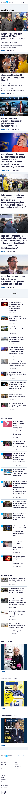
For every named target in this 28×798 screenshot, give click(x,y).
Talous (2, 766)
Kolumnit (3, 779)
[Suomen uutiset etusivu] (7, 2)
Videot (7, 170)
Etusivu (16, 764)
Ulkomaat (8, 129)
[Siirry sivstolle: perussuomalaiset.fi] (7, 792)
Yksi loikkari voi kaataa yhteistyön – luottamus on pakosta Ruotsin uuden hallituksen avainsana (11, 122)
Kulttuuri (3, 775)
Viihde (2, 782)
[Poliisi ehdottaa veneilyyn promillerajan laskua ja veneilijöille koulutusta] (4, 375)
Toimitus (17, 769)
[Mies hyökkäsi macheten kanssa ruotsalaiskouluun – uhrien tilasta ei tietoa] (4, 330)
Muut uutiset (4, 773)
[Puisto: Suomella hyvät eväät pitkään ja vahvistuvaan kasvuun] (4, 397)
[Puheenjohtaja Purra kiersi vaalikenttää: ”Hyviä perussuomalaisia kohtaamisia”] (14, 21)
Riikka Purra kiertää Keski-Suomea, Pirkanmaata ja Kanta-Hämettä (13, 77)
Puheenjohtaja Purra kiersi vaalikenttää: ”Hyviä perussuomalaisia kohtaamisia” (13, 36)
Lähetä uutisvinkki (19, 771)
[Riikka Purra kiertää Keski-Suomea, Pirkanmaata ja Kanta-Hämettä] (14, 63)
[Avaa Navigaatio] (26, 2)
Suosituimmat (18, 766)
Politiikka (3, 50)
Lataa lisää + (14, 293)
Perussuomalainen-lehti (20, 773)
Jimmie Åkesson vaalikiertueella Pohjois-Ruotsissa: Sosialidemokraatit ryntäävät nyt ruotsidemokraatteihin (13, 280)
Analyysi (3, 769)
